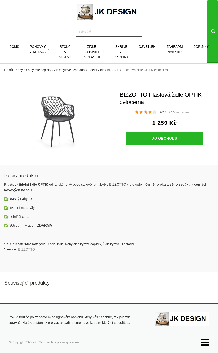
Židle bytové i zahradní (91, 52)
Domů (14, 46)
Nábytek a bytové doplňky (33, 70)
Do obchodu (165, 138)
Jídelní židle (96, 70)
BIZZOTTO (26, 249)
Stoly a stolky (65, 52)
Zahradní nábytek (175, 49)
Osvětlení (147, 46)
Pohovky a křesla (38, 49)
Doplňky (201, 46)
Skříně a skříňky (121, 52)
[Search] (212, 31)
